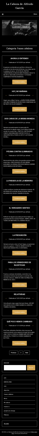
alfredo (28, 62)
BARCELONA (8, 382)
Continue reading (20, 82)
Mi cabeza (7, 402)
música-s (7, 406)
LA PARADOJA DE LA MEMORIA (19, 181)
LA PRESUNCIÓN (19, 235)
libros (5, 398)
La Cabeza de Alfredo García (19, 6)
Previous (13, 352)
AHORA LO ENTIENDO (19, 58)
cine (5, 386)
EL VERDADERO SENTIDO (19, 208)
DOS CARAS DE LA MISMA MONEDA (20, 119)
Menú (35, 14)
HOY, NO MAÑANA (19, 91)
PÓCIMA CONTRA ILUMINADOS (19, 151)
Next (26, 352)
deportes (6, 390)
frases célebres (8, 394)
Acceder (6, 423)
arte (5, 378)
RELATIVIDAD (19, 294)
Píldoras (6, 415)
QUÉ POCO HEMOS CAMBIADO (19, 322)
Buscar (6, 363)
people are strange (9, 411)
